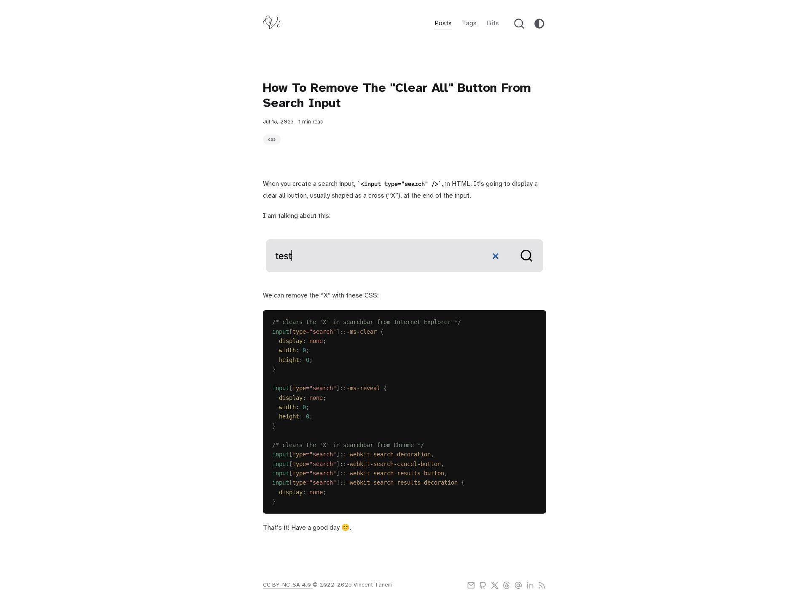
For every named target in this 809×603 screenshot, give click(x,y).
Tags (469, 23)
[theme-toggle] (539, 23)
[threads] (506, 585)
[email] (471, 585)
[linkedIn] (530, 585)
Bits (493, 23)
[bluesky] (518, 585)
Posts (443, 23)
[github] (483, 585)
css (272, 139)
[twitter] (494, 585)
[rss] (542, 585)
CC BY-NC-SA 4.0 (288, 585)
